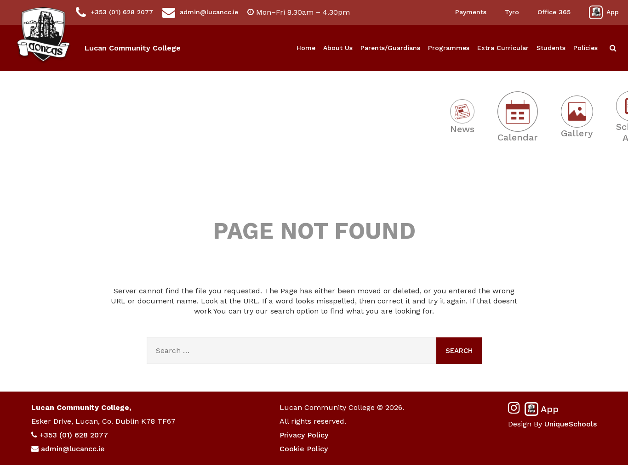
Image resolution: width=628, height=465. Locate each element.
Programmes (448, 47)
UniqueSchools (570, 424)
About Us (338, 47)
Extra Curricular (503, 47)
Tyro (512, 12)
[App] (596, 12)
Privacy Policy (304, 435)
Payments (470, 12)
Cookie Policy (304, 448)
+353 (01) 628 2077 (122, 12)
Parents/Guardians (390, 47)
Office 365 (554, 12)
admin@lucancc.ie (209, 12)
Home (306, 47)
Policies (585, 47)
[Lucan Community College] (43, 36)
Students (551, 47)
